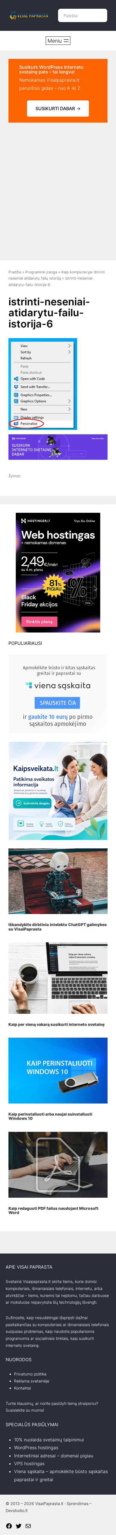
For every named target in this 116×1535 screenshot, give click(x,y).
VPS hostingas (29, 1463)
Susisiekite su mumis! (25, 1410)
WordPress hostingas (36, 1447)
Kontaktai (22, 1388)
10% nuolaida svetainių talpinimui (49, 1439)
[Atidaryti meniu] (58, 40)
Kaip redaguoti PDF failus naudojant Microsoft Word (53, 1210)
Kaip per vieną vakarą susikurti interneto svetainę (56, 1024)
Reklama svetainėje (31, 1381)
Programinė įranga (41, 272)
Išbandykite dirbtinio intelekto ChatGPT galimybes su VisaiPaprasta (57, 926)
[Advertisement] (58, 188)
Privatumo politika (30, 1374)
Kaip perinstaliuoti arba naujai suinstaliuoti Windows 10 (50, 1116)
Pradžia (14, 272)
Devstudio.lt (17, 1510)
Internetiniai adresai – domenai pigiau (53, 1455)
